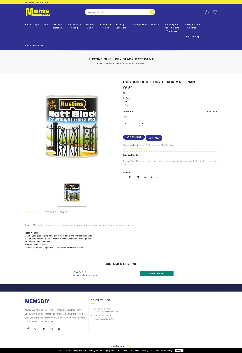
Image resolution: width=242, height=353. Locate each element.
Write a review (156, 273)
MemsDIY (37, 301)
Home (99, 63)
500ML (126, 101)
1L (126, 104)
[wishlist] (155, 177)
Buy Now (154, 137)
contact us (134, 144)
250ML (126, 97)
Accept (179, 350)
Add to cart (134, 137)
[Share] (124, 177)
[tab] (34, 214)
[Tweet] (138, 177)
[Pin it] (145, 177)
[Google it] (130, 177)
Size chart (212, 111)
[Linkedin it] (152, 177)
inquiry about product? (136, 148)
